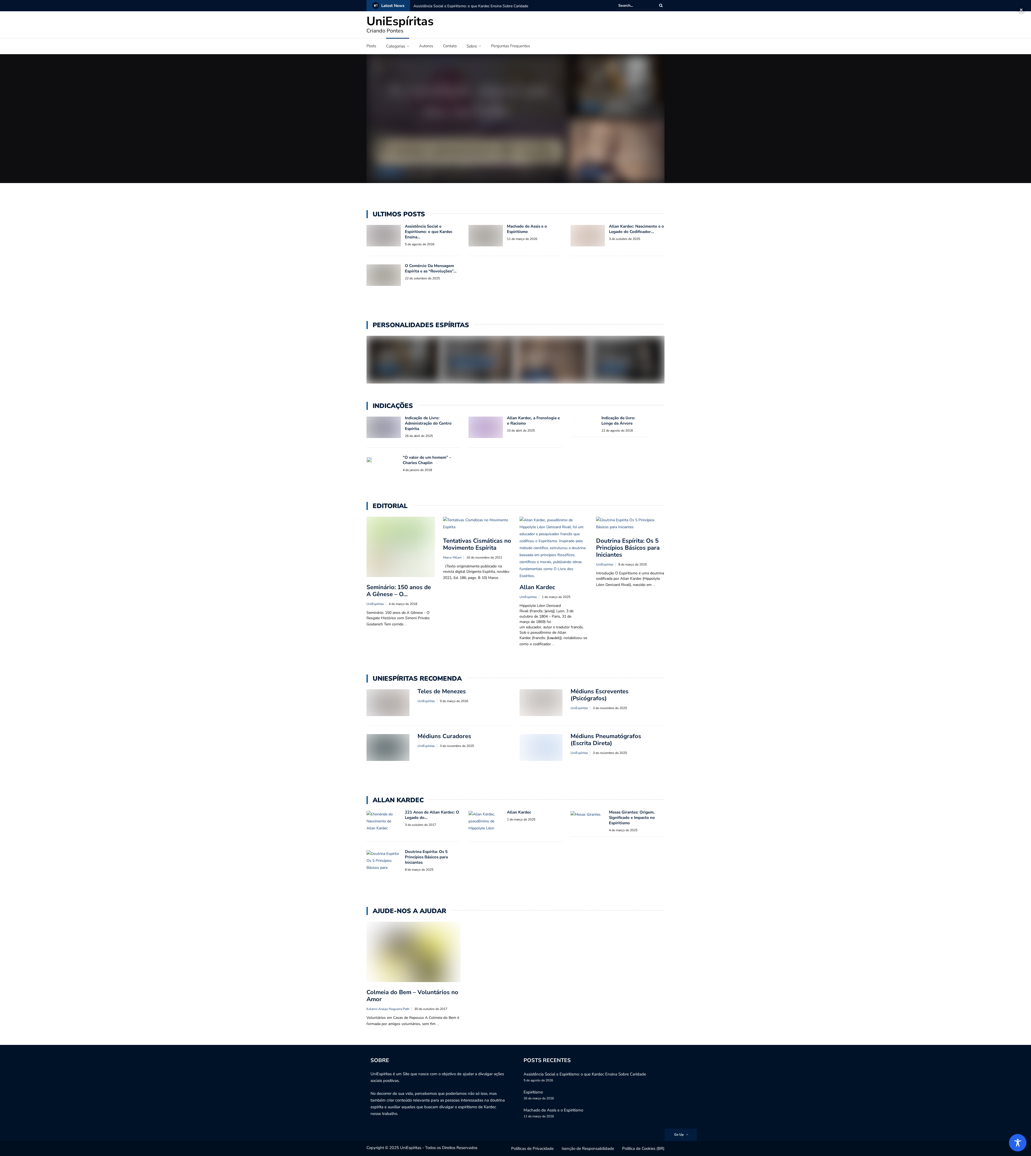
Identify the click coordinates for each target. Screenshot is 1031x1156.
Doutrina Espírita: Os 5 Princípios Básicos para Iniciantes (628, 548)
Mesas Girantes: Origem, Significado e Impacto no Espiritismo (632, 817)
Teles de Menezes (471, 353)
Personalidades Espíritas (472, 362)
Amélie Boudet (616, 359)
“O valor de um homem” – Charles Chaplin (427, 460)
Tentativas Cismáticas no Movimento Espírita (477, 544)
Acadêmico (589, 108)
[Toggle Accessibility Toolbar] (1017, 1142)
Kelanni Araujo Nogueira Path (387, 1009)
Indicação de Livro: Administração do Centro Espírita (428, 423)
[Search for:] (635, 5)
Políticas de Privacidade (532, 1148)
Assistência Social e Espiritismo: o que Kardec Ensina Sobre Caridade (470, 6)
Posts (371, 46)
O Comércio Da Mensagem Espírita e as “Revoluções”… (430, 268)
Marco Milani (452, 557)
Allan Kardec (389, 172)
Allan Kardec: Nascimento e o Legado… (542, 360)
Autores (426, 46)
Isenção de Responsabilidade (588, 1148)
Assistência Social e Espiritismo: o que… (454, 162)
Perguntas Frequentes (510, 46)
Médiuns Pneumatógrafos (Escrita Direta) (606, 739)
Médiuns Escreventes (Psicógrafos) (600, 694)
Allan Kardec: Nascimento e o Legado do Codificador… (636, 229)
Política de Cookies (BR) (643, 1148)
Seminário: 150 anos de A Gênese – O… (398, 590)
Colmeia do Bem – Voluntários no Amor (412, 995)
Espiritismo (533, 1092)
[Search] (660, 5)
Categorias (395, 46)
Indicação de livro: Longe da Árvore (618, 420)
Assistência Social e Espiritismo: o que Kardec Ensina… (428, 232)
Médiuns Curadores (444, 736)
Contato (450, 46)
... (406, 624)
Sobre (472, 46)
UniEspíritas (400, 21)
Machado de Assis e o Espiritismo (615, 99)
